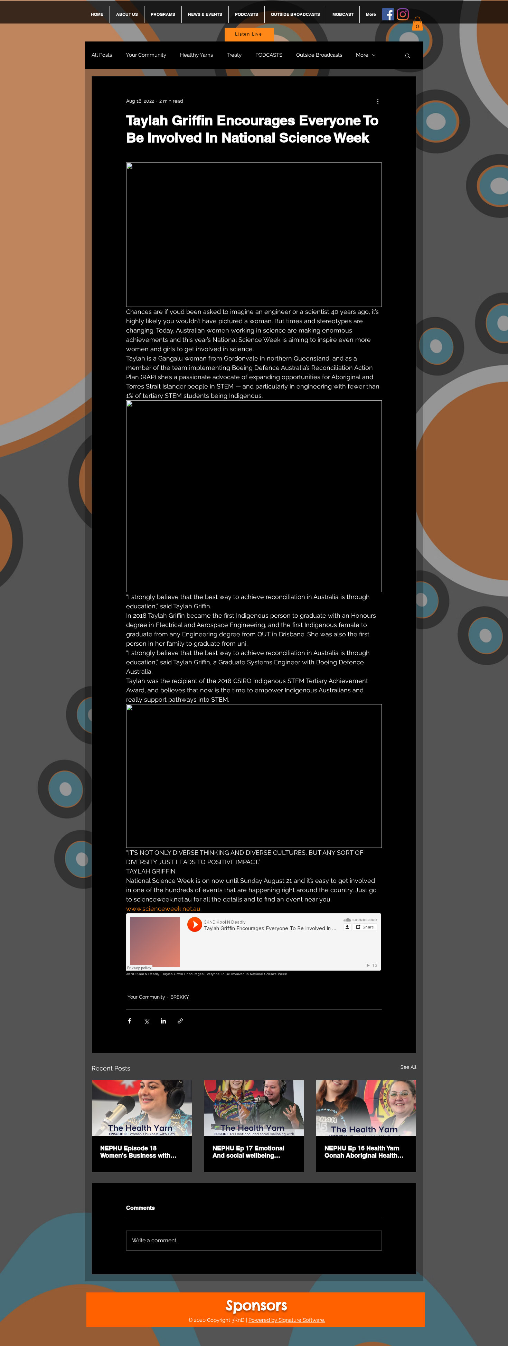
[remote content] (254, 944)
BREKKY (179, 997)
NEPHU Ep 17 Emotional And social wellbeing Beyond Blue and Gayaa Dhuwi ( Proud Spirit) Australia (248, 1151)
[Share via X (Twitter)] (146, 1021)
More (362, 55)
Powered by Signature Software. (286, 1320)
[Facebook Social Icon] (388, 14)
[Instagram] (403, 14)
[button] (417, 24)
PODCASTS (268, 55)
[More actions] (378, 101)
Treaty (234, 55)
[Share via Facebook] (129, 1021)
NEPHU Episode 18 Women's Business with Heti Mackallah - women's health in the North (137, 1151)
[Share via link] (180, 1021)
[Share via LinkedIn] (163, 1021)
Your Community (146, 55)
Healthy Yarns (196, 55)
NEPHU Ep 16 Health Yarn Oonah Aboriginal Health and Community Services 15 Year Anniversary (365, 1151)
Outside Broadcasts (319, 55)
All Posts (102, 55)
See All (408, 1067)
